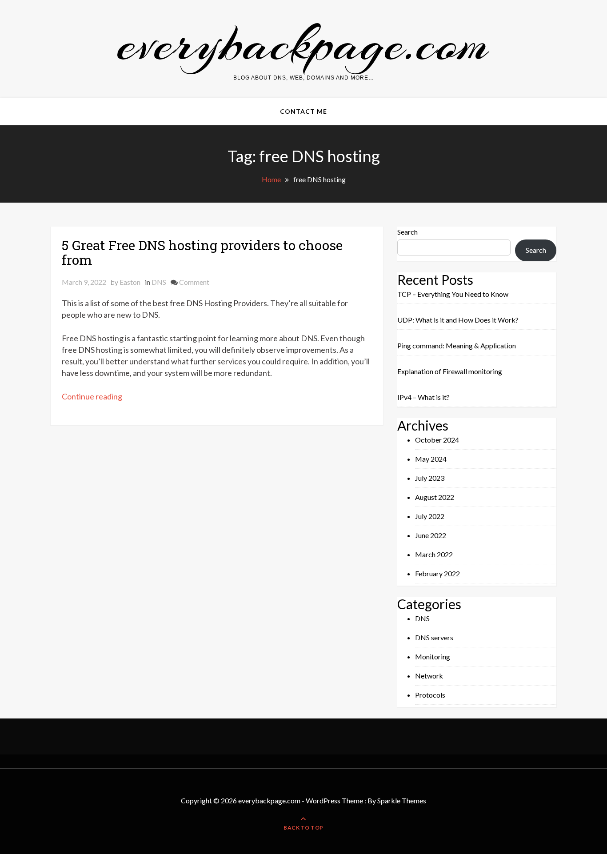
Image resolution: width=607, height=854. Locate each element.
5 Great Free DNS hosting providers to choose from (202, 252)
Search (407, 231)
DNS (159, 282)
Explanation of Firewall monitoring (449, 371)
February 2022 (437, 573)
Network (429, 675)
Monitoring (432, 656)
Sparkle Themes (401, 800)
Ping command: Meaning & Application (456, 345)
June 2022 (430, 535)
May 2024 (431, 459)
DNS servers (434, 637)
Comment (194, 282)
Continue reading (92, 396)
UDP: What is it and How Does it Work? (458, 319)
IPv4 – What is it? (423, 397)
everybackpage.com (303, 44)
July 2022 (429, 516)
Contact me (303, 111)
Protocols (430, 694)
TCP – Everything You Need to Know (452, 294)
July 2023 (429, 478)
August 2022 (434, 497)
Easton (130, 282)
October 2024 (437, 439)
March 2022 (434, 554)
